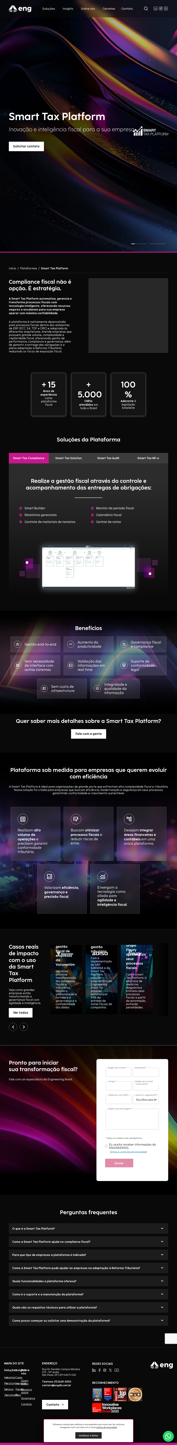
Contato (127, 8)
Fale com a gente (88, 734)
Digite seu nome (117, 1067)
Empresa (140, 1067)
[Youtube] (117, 1370)
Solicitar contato (26, 146)
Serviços (6, 1389)
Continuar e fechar (88, 1435)
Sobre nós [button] (88, 8)
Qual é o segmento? (146, 1095)
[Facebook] (99, 1370)
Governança (28, 1398)
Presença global (26, 1391)
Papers (19, 1389)
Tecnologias (6, 1394)
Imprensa (20, 1383)
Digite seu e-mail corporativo (144, 1082)
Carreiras (109, 8)
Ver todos (20, 1012)
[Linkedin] (94, 1370)
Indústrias (6, 1377)
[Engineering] (20, 8)
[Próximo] (24, 1027)
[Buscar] (146, 9)
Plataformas (28, 268)
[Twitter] (110, 1370)
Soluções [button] (48, 8)
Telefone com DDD (118, 1095)
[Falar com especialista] (168, 1436)
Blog (18, 1395)
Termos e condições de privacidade (128, 1151)
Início (12, 268)
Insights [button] (68, 8)
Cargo (112, 1081)
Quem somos (25, 1382)
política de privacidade (106, 1427)
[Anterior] (13, 1027)
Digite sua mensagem (120, 1108)
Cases (18, 1377)
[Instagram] (104, 1370)
